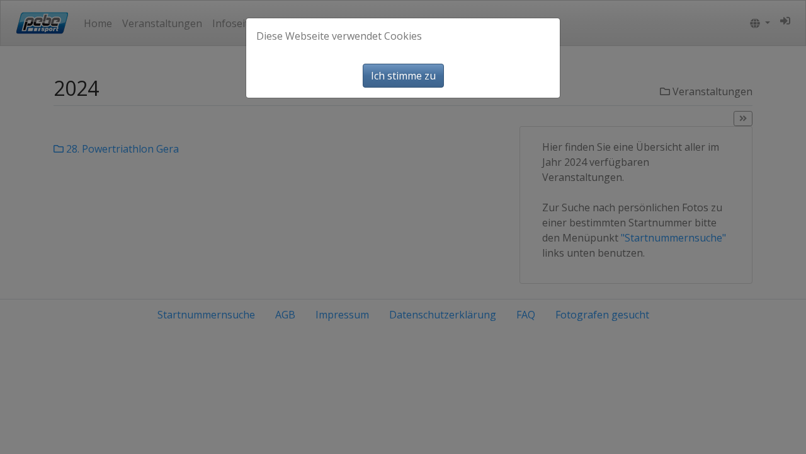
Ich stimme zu (403, 76)
